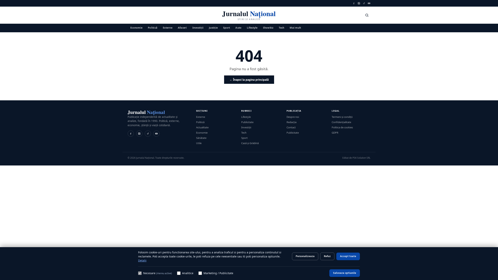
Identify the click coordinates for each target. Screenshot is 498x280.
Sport (226, 27)
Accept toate (348, 256)
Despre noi (293, 117)
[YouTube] (369, 3)
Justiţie (213, 27)
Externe (167, 27)
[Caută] (366, 15)
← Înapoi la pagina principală (249, 79)
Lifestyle (252, 27)
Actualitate (202, 127)
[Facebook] (353, 3)
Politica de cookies (342, 127)
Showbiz (268, 27)
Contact (291, 127)
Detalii (142, 260)
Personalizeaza (305, 256)
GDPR (335, 132)
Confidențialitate (341, 122)
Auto (238, 27)
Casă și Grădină (250, 143)
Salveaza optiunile (344, 273)
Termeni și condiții (342, 117)
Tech (281, 27)
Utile (199, 143)
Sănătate (201, 138)
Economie (136, 27)
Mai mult (295, 27)
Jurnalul (146, 112)
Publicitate (247, 122)
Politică (152, 27)
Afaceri (182, 27)
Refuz (327, 256)
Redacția (291, 122)
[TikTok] (364, 3)
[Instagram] (359, 3)
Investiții (198, 27)
